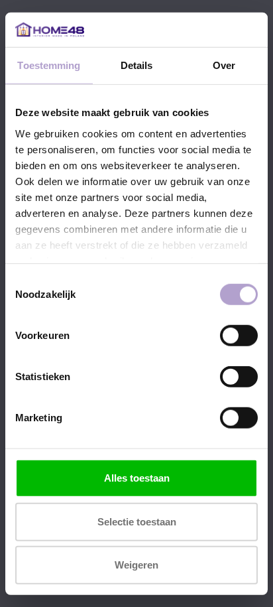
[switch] (239, 335)
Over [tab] (224, 65)
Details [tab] (137, 65)
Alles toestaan (137, 478)
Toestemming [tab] (48, 65)
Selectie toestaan (136, 521)
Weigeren (136, 565)
